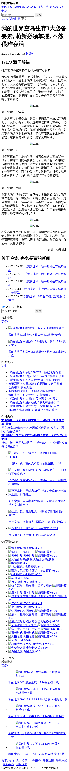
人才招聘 (21, 760)
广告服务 (35, 760)
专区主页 (7, 6)
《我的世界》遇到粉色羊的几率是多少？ (33, 402)
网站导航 (21, 764)
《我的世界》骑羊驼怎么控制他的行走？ (33, 406)
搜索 (38, 14)
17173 (4, 18)
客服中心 (8, 764)
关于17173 (7, 760)
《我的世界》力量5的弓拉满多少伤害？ (33, 398)
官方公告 (43, 6)
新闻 (19, 306)
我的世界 (15, 18)
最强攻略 (31, 6)
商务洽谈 (48, 760)
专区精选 (55, 6)
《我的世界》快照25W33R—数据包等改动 (34, 372)
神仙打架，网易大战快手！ (18, 442)
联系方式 (61, 760)
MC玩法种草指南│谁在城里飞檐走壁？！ (34, 409)
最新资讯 (19, 6)
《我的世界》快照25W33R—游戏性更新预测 (36, 376)
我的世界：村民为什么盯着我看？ (29, 394)
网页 (9, 306)
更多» (4, 321)
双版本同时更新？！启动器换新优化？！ (33, 391)
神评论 (30, 53)
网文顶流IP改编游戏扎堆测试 (19, 427)
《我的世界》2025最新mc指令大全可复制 (34, 379)
